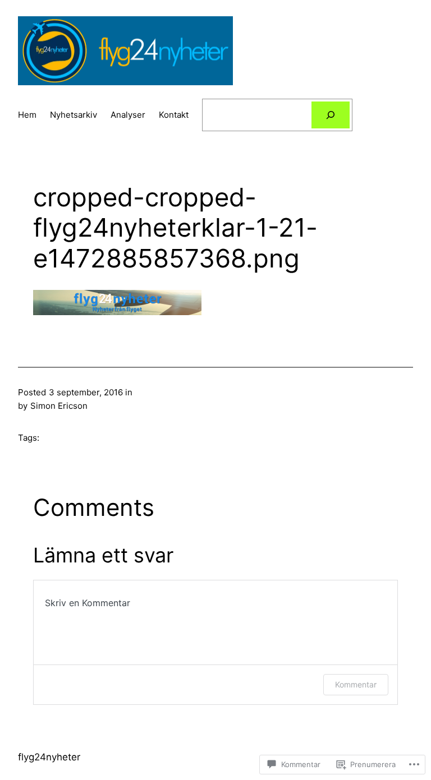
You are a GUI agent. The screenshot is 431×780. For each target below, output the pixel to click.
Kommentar (356, 684)
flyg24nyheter (49, 757)
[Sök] (330, 114)
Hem (27, 114)
